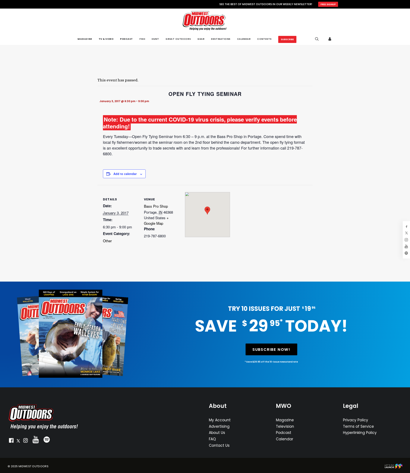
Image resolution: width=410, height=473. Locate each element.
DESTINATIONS (220, 39)
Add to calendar (125, 174)
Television (285, 426)
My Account (220, 420)
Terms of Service (358, 426)
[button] (11, 441)
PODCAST (126, 39)
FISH (142, 39)
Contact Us (219, 445)
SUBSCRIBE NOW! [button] (271, 349)
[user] (330, 39)
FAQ (212, 439)
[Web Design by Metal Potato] (393, 468)
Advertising (219, 426)
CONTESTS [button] (264, 39)
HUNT (155, 39)
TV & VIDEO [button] (106, 39)
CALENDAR (243, 39)
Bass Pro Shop (156, 206)
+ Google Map (156, 220)
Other (107, 240)
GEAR (200, 39)
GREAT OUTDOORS (178, 39)
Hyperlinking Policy (360, 432)
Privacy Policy (355, 420)
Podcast (283, 432)
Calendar (284, 439)
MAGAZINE (85, 39)
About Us (217, 432)
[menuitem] (85, 39)
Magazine (285, 420)
